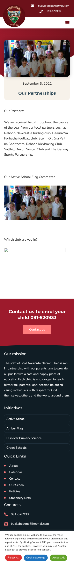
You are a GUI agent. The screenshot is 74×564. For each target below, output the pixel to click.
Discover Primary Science (24, 438)
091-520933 (20, 514)
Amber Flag (14, 428)
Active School (15, 419)
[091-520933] (6, 514)
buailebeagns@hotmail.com (30, 524)
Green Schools (16, 448)
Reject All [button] (13, 557)
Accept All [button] (58, 557)
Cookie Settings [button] (35, 557)
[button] (67, 22)
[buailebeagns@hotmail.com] (6, 523)
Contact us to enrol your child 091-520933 (37, 314)
